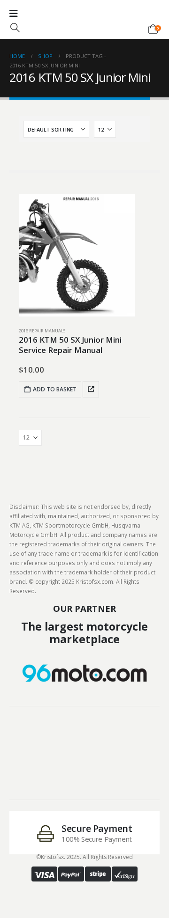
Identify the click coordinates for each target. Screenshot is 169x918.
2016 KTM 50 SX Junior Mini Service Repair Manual (70, 345)
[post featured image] (77, 255)
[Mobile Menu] (13, 13)
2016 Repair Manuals (42, 331)
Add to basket (55, 389)
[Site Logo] (84, 22)
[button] (15, 27)
